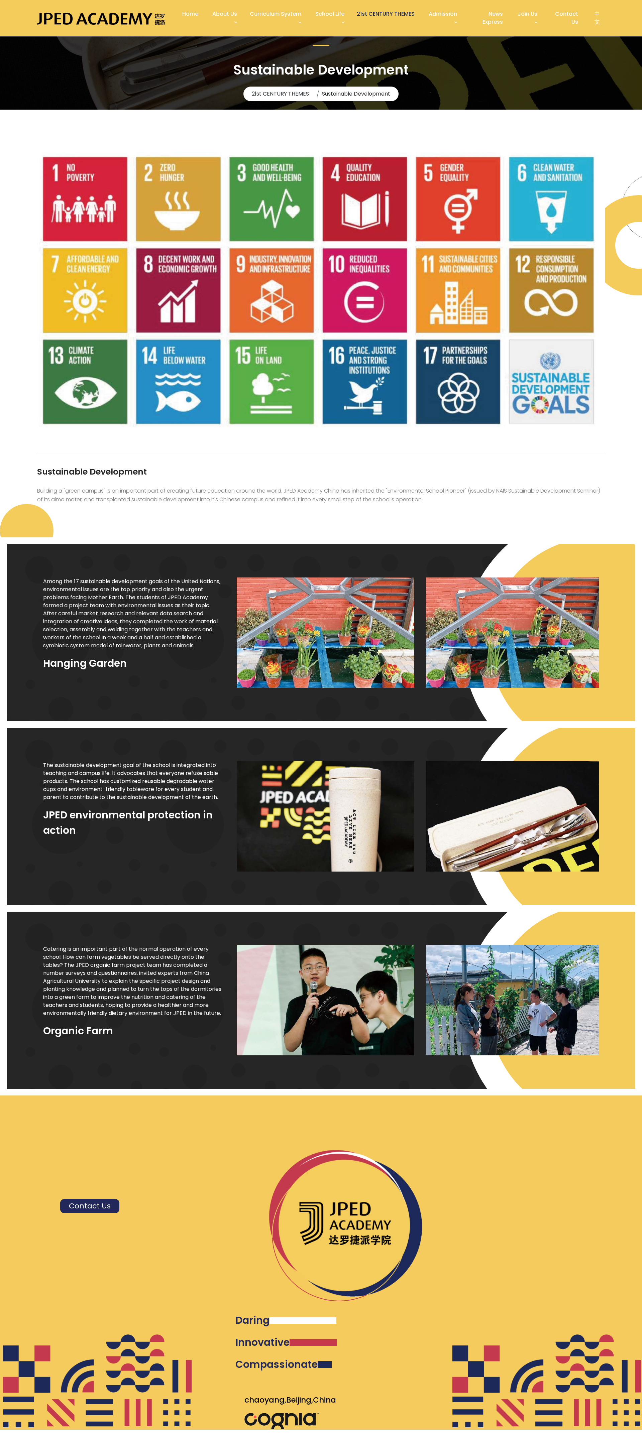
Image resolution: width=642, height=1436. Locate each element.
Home (190, 14)
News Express (493, 18)
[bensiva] (101, 18)
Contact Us (566, 18)
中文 (597, 18)
